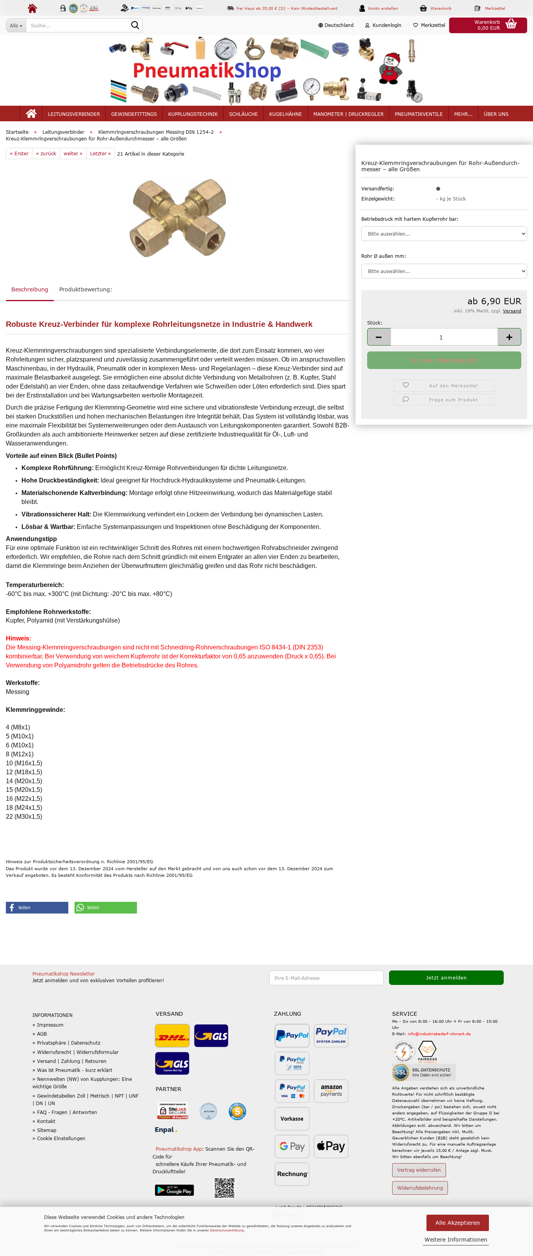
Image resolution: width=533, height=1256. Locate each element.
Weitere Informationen (456, 1239)
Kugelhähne (285, 114)
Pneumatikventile (419, 114)
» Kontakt (43, 1121)
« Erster (19, 153)
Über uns (496, 114)
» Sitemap (44, 1130)
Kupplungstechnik (193, 114)
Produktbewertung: (85, 289)
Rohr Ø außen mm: (383, 256)
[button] (336, 25)
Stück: (374, 322)
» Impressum (48, 1024)
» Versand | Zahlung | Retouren (69, 1061)
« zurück (46, 153)
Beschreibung (29, 289)
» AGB (39, 1033)
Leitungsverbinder (74, 114)
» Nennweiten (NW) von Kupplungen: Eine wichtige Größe (82, 1082)
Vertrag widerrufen (419, 1170)
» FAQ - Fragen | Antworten (64, 1112)
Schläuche (243, 114)
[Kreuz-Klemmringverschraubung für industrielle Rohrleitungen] (178, 217)
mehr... (463, 114)
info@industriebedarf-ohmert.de (439, 1033)
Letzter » (100, 153)
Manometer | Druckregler (348, 114)
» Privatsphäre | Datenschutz (66, 1042)
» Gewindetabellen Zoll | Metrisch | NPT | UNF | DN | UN (85, 1099)
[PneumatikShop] (266, 70)
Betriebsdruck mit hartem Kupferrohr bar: (409, 219)
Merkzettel (431, 25)
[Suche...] (135, 26)
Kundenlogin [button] (386, 25)
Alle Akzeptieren (457, 1222)
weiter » (73, 153)
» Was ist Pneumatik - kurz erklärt (72, 1070)
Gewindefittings (134, 114)
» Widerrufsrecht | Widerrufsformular (75, 1052)
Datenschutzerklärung (227, 1230)
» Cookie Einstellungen (58, 1138)
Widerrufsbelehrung (420, 1187)
